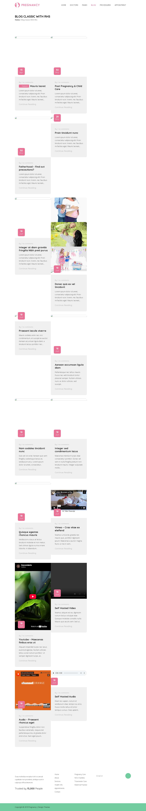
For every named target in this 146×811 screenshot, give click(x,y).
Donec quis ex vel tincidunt (65, 285)
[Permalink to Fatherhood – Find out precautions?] (33, 118)
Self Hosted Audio (65, 696)
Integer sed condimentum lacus (66, 450)
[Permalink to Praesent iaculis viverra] (17, 315)
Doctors (74, 5)
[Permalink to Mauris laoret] (33, 37)
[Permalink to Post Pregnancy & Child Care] (69, 37)
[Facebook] (96, 785)
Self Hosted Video (65, 608)
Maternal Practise (80, 785)
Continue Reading (27, 104)
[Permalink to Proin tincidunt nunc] (53, 117)
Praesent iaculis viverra (32, 330)
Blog (93, 5)
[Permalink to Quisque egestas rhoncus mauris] (33, 483)
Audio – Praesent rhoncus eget (29, 721)
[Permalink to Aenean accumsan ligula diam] (69, 316)
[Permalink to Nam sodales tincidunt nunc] (33, 400)
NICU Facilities (79, 778)
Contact (57, 792)
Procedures (105, 5)
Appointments (59, 788)
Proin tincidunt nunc (66, 132)
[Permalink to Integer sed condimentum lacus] (69, 400)
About (57, 778)
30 (57, 71)
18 (21, 232)
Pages (84, 5)
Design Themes (44, 807)
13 (21, 71)
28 (57, 117)
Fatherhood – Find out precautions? (32, 168)
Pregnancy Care (80, 774)
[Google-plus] (110, 785)
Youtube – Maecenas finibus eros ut (31, 641)
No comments (28, 82)
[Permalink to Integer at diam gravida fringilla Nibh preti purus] (33, 199)
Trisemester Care (80, 781)
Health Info (59, 785)
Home (63, 5)
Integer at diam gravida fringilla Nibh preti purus (33, 249)
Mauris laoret (38, 86)
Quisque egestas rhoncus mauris (28, 533)
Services (57, 781)
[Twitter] (103, 785)
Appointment (120, 5)
